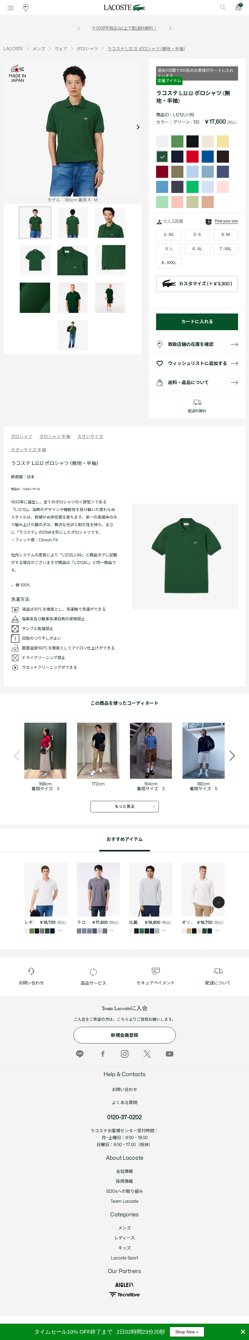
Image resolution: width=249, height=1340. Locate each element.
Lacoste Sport (124, 1258)
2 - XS (168, 235)
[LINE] (80, 1054)
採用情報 (124, 1181)
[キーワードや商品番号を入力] (223, 7)
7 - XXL (225, 249)
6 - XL (197, 249)
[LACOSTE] (124, 7)
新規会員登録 (124, 1035)
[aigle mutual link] (124, 1285)
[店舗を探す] (25, 7)
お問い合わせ (124, 1090)
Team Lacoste (124, 1201)
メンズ (124, 1228)
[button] (219, 902)
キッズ (124, 1248)
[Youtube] (169, 1054)
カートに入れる (197, 322)
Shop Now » (187, 1331)
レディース (124, 1238)
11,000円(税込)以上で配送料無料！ (124, 28)
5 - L (168, 249)
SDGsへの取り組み (124, 1191)
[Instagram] (124, 1054)
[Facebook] (102, 1054)
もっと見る (125, 806)
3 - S (197, 235)
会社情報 (124, 1171)
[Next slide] (138, 127)
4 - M (225, 235)
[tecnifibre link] (124, 1295)
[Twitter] (147, 1054)
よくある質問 (124, 1103)
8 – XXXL (169, 263)
